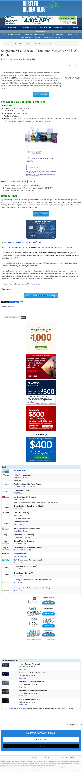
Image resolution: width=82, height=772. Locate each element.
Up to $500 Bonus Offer (22, 537)
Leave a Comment (75, 66)
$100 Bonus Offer (20, 544)
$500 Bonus (18, 515)
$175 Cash (18, 575)
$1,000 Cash (18, 582)
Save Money (11, 306)
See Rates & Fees (34, 284)
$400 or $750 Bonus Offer (23, 550)
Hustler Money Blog (41, 6)
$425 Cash (18, 562)
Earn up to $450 (19, 500)
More (22, 302)
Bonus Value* (13, 708)
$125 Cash (18, 569)
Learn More (23, 669)
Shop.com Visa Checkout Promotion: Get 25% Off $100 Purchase (39, 52)
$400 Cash (18, 524)
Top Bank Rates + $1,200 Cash (25, 487)
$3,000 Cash (18, 493)
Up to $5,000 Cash (20, 478)
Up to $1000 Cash (20, 531)
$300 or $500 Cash (20, 556)
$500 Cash (18, 508)
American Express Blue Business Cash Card (24, 242)
